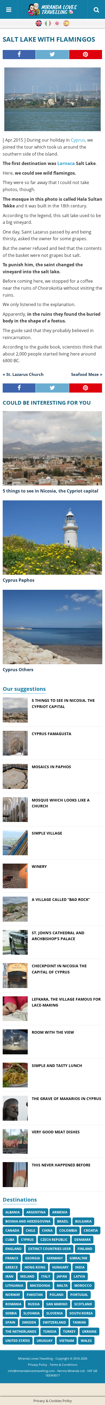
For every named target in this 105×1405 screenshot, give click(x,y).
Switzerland (54, 1322)
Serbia (11, 1313)
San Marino (57, 1304)
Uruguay (44, 1340)
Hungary (60, 1267)
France (11, 1258)
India (80, 1267)
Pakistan (35, 1294)
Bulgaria (83, 1221)
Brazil (62, 1221)
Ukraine (89, 1331)
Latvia (79, 1276)
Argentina (36, 1212)
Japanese (57, 23)
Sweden (29, 1322)
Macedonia (40, 1285)
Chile (30, 1230)
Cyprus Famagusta (51, 733)
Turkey (69, 1331)
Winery (39, 866)
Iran (9, 1276)
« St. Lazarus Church (23, 374)
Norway (12, 1294)
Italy (45, 1276)
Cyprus (78, 140)
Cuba (9, 1239)
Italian (48, 23)
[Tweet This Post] (52, 54)
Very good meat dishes (56, 1131)
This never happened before (61, 1164)
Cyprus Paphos (18, 580)
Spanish (66, 23)
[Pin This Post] (85, 54)
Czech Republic (54, 1239)
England (13, 1248)
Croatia (91, 1230)
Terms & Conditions (63, 1365)
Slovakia (31, 1313)
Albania (12, 1212)
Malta (62, 1285)
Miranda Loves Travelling (35, 1358)
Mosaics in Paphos (51, 766)
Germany (55, 1258)
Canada (12, 1230)
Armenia (59, 1212)
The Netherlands (20, 1331)
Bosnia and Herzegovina (27, 1221)
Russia (34, 1304)
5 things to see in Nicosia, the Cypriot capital (50, 491)
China (47, 1230)
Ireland (27, 1276)
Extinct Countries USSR (49, 1248)
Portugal (79, 1294)
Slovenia (54, 1313)
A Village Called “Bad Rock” (61, 899)
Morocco (83, 1285)
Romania (13, 1304)
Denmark (82, 1239)
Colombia (68, 1230)
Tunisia (49, 1331)
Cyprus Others (18, 670)
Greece (11, 1267)
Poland (57, 1294)
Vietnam (66, 1340)
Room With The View (53, 1032)
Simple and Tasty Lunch (57, 1065)
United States (17, 1340)
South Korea (81, 1313)
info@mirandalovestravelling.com (31, 1371)
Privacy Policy (37, 1365)
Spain (10, 1322)
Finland (85, 1248)
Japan (62, 1276)
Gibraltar (78, 1258)
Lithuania (14, 1285)
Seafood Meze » (86, 374)
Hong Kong (35, 1267)
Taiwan (79, 1322)
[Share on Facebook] (19, 54)
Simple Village (47, 833)
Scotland (83, 1304)
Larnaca (66, 163)
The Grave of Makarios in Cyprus (66, 1098)
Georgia (32, 1258)
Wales (86, 1340)
